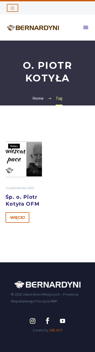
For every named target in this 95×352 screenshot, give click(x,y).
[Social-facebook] (47, 321)
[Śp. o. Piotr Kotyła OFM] (24, 159)
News (14, 146)
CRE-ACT (55, 330)
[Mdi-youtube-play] (62, 321)
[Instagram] (32, 321)
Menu (85, 27)
